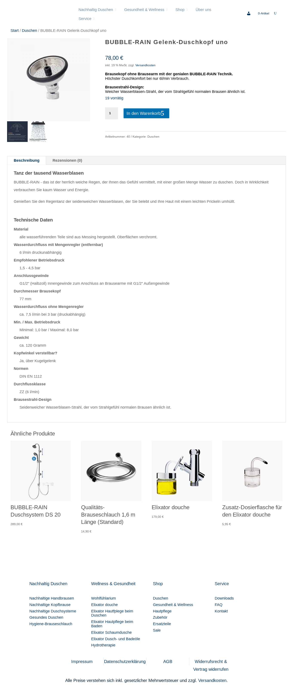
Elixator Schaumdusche (111, 632)
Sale (157, 630)
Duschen (29, 30)
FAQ (218, 605)
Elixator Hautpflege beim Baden (112, 624)
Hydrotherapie (103, 645)
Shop (179, 9)
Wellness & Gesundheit (113, 583)
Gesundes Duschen (46, 617)
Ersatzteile (162, 624)
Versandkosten (145, 65)
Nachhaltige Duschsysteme (52, 611)
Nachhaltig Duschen (96, 9)
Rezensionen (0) (67, 160)
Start (15, 30)
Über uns (203, 9)
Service (85, 18)
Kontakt (221, 611)
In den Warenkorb (144, 113)
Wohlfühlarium (103, 598)
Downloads (224, 598)
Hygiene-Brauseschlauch (50, 624)
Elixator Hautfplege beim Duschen (112, 613)
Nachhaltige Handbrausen (51, 598)
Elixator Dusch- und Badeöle (115, 639)
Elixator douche (104, 605)
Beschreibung (26, 160)
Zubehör (160, 617)
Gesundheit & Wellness (144, 9)
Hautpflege (162, 611)
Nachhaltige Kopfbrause (50, 605)
